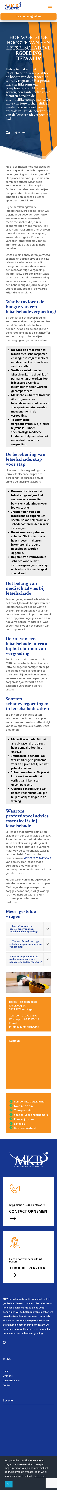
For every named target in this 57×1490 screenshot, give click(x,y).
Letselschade (10, 1380)
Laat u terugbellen (28, 16)
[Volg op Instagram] (4, 1342)
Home (6, 1371)
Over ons (8, 1375)
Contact (7, 1385)
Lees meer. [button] (40, 1476)
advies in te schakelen (37, 858)
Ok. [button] (8, 1484)
